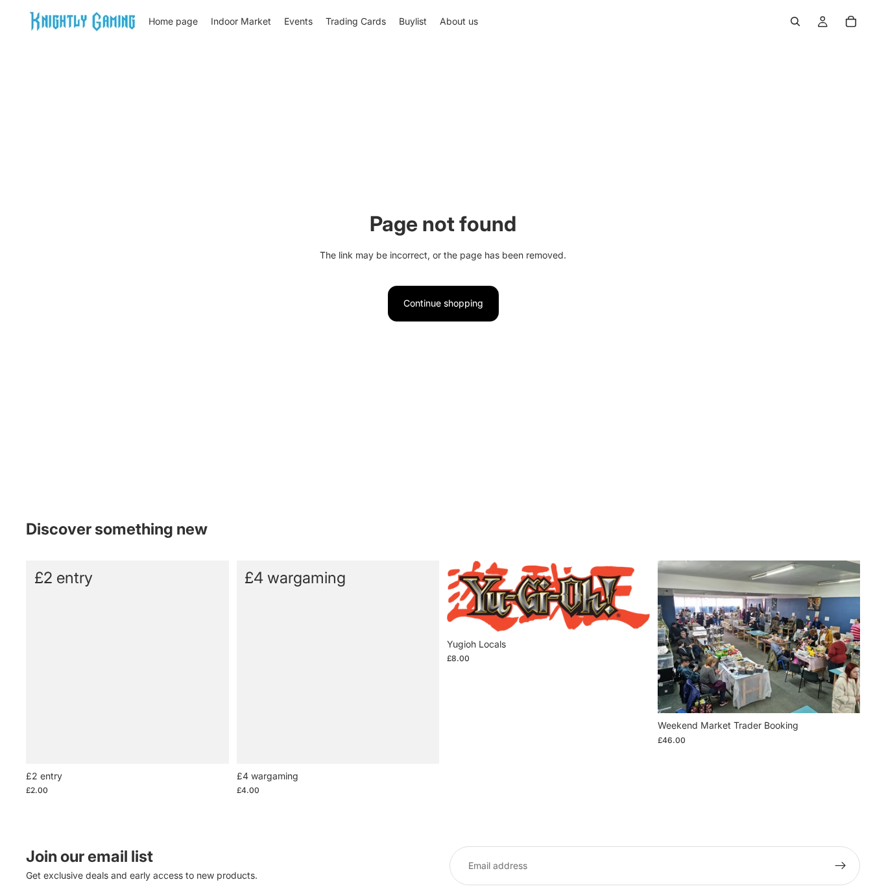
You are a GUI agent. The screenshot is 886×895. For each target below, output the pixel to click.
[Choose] (840, 693)
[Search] (795, 21)
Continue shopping (443, 303)
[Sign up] (840, 865)
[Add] (209, 743)
